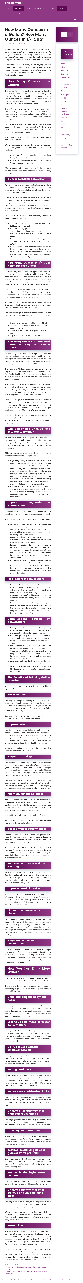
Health (18, 14)
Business (18, 8)
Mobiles (64, 128)
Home (9, 8)
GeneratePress (30, 1280)
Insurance (65, 105)
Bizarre (9, 14)
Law (62, 121)
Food (63, 91)
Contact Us (47, 1280)
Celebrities (65, 77)
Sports (63, 131)
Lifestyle (62, 8)
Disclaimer (77, 1280)
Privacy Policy (67, 1280)
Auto (63, 63)
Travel (28, 8)
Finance (64, 87)
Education (51, 8)
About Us (56, 1280)
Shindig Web (13, 2)
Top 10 (71, 8)
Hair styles (65, 94)
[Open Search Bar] (75, 19)
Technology (38, 8)
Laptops (64, 117)
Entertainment (67, 84)
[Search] (70, 34)
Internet (64, 108)
